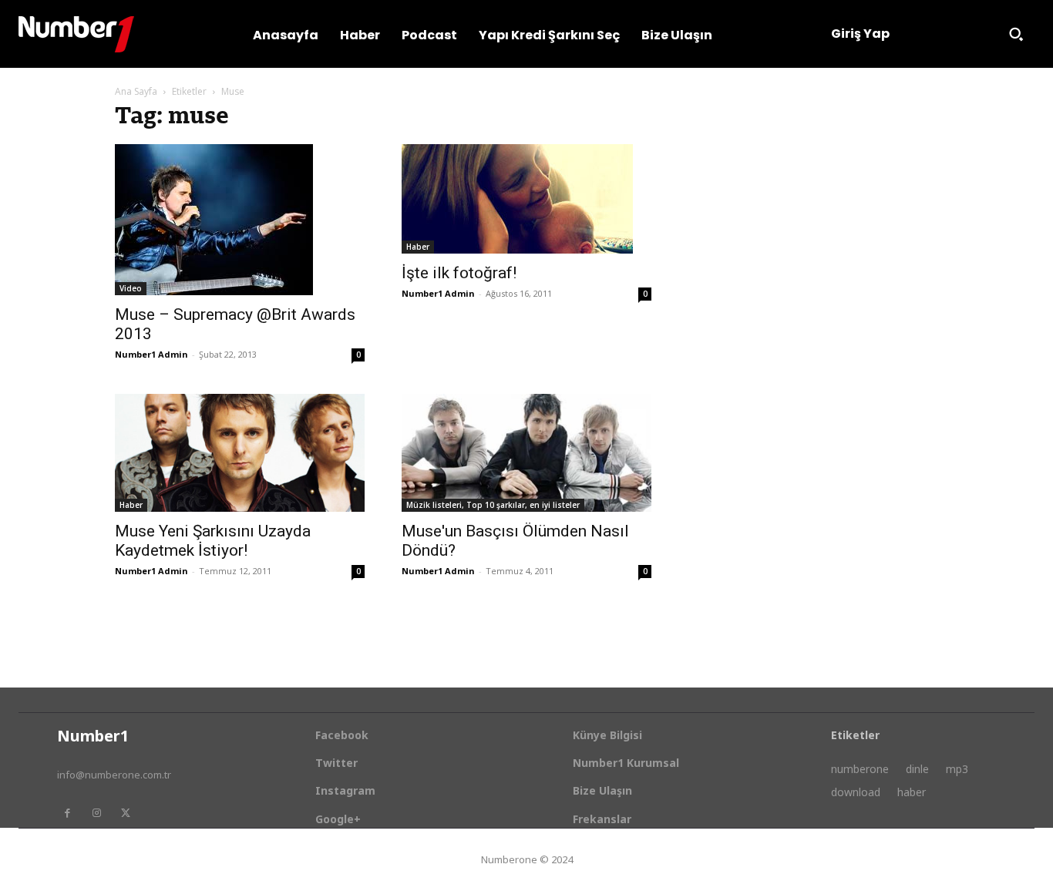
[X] (126, 813)
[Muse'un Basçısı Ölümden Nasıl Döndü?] (526, 453)
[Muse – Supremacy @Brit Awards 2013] (240, 219)
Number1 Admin (151, 354)
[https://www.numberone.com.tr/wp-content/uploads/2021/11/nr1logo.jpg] (76, 34)
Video (130, 288)
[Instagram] (96, 813)
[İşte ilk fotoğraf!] (526, 199)
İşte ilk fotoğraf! (459, 273)
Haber (417, 246)
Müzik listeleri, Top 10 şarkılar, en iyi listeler (493, 504)
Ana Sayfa (136, 91)
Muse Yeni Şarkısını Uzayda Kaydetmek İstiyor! (213, 541)
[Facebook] (67, 813)
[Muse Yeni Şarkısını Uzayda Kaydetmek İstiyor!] (240, 453)
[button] (1015, 33)
